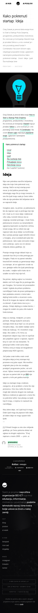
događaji (5, 549)
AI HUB (8, 4)
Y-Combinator (25, 130)
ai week (5, 530)
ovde (21, 604)
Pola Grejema (20, 118)
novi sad (5, 545)
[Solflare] (15, 464)
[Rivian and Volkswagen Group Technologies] (9, 468)
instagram (6, 560)
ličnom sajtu (12, 133)
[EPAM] (19, 470)
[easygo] (23, 464)
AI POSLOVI (28, 4)
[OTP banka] (29, 467)
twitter (4, 568)
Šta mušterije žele (14, 159)
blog (4, 523)
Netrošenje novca (14, 165)
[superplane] (19, 467)
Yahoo (11, 127)
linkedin (5, 564)
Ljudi (9, 156)
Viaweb (26, 124)
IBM (27, 374)
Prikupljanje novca (14, 162)
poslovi (5, 526)
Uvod (9, 150)
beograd (5, 542)
